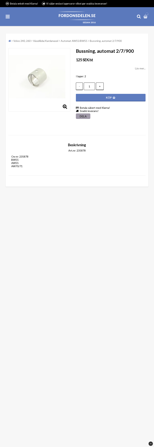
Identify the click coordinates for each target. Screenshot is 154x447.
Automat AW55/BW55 (74, 40)
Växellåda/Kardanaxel (45, 40)
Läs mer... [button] (140, 68)
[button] (145, 16)
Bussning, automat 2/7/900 (106, 40)
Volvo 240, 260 (22, 40)
